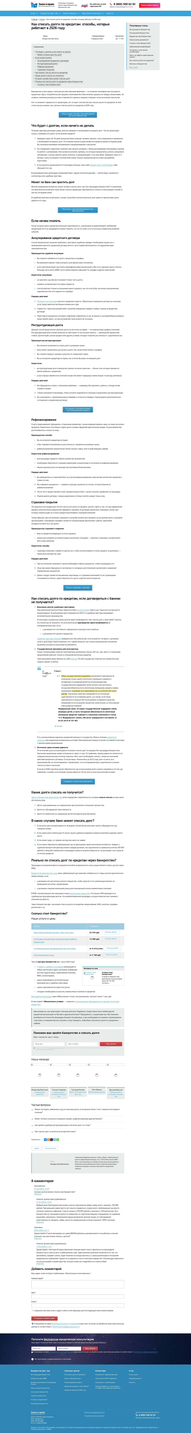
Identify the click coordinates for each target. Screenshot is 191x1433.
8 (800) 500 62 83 (147, 1415)
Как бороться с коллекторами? (105, 1382)
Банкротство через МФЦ (39, 1378)
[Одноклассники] (48, 1139)
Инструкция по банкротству (140, 30)
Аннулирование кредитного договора (53, 61)
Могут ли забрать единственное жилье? (141, 56)
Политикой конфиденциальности (45, 1049)
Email (34, 1302)
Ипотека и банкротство (138, 64)
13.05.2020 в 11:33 (44, 1247)
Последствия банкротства (139, 33)
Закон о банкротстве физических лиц (46, 798)
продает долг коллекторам (101, 165)
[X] (51, 1139)
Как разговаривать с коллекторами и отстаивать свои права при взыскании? (107, 1387)
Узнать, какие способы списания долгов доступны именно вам (78, 115)
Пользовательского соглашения (56, 1048)
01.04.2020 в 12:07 (41, 1189)
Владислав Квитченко (60, 1164)
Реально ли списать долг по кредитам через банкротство (59, 82)
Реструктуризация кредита (73, 1382)
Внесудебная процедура (41, 997)
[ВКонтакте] (45, 1139)
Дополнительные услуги (44, 955)
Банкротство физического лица (44, 873)
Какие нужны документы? (139, 40)
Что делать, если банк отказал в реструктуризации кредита (78, 409)
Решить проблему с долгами (77, 588)
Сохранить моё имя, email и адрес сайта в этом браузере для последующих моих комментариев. (74, 1311)
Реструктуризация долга (47, 64)
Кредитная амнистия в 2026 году (75, 1390)
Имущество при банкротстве (140, 36)
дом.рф (74, 659)
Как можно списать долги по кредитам (51, 73)
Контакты (132, 1382)
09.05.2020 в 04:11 (41, 1231)
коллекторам (83, 610)
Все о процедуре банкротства (40, 1375)
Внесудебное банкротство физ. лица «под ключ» (54, 933)
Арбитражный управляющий (140, 47)
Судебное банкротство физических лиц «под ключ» (55, 949)
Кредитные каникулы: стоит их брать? (76, 1386)
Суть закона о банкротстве (39, 1392)
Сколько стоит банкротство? (49, 85)
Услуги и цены (133, 1375)
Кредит (36, 1148)
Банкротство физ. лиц (40, 1371)
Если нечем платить (43, 58)
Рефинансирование (45, 67)
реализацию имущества (80, 894)
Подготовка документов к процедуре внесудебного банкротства (55, 940)
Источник (58, 726)
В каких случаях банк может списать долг (52, 79)
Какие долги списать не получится (49, 76)
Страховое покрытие (45, 70)
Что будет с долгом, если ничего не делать (53, 52)
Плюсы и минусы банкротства (40, 1388)
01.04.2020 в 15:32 (44, 1202)
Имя (33, 1293)
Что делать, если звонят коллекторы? (139, 51)
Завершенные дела (135, 1378)
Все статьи (134, 67)
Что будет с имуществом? (39, 1400)
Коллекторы (100, 1371)
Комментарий (37, 1279)
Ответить (38, 1194)
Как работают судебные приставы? (106, 1375)
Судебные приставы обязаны (49, 639)
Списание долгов (50, 1148)
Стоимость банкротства (38, 1396)
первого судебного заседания (50, 967)
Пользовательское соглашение (94, 1416)
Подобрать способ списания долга (78, 781)
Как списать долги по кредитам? (142, 60)
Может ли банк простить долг (49, 55)
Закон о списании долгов (72, 1378)
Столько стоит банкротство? (107, 973)
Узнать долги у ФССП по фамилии (106, 1378)
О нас (131, 1371)
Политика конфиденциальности (94, 1412)
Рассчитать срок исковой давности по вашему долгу (77, 210)
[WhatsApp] (57, 1139)
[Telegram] (54, 1139)
